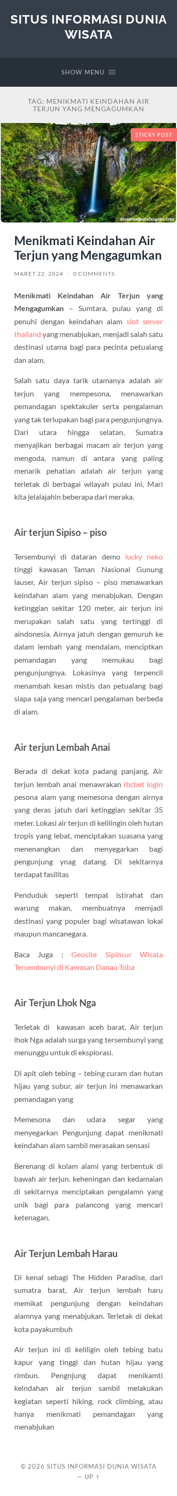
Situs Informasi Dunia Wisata (88, 26)
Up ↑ (92, 1476)
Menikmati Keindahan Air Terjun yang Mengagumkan (88, 248)
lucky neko (144, 556)
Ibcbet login (143, 784)
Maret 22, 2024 (38, 273)
